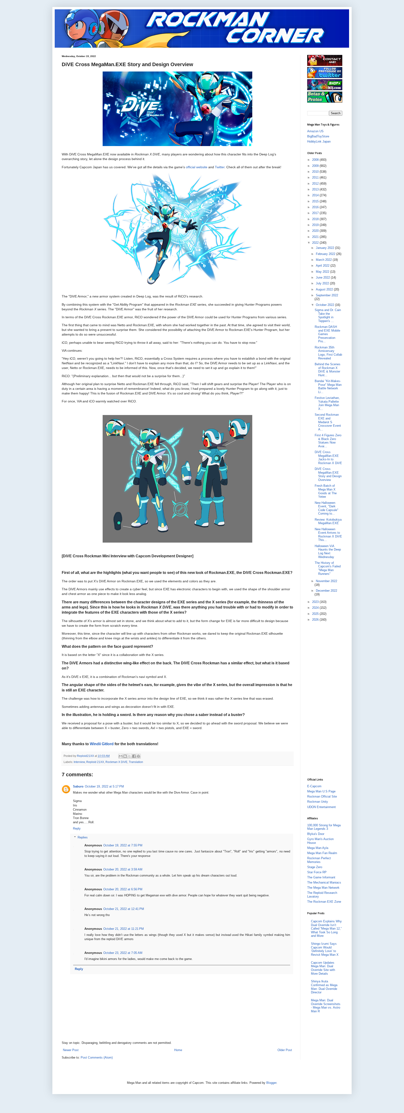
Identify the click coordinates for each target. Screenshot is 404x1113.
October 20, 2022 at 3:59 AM (122, 869)
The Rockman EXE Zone (324, 901)
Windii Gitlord (102, 744)
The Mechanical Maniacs (324, 882)
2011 (316, 177)
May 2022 (323, 271)
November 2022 (326, 581)
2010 (316, 171)
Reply (77, 828)
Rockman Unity (317, 801)
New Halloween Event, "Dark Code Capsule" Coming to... (326, 508)
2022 (316, 242)
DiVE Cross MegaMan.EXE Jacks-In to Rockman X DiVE (328, 457)
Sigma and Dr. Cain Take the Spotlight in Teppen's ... (328, 315)
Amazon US (315, 131)
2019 (316, 225)
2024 (316, 607)
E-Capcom (314, 786)
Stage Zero (314, 867)
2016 (316, 207)
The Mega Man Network (323, 887)
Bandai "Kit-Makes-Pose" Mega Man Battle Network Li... (328, 386)
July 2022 (323, 283)
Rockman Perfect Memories (319, 860)
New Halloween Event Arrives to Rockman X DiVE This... (328, 534)
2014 (316, 195)
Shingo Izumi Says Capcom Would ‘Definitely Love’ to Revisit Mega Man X (325, 949)
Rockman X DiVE (116, 761)
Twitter (219, 167)
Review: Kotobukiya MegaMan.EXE (328, 521)
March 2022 (324, 259)
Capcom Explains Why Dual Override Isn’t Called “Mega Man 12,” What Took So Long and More (326, 929)
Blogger (271, 1082)
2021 (316, 237)
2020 (316, 231)
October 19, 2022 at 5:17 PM (104, 786)
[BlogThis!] (125, 756)
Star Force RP (317, 872)
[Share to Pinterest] (138, 756)
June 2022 (323, 277)
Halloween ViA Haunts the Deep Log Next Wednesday (328, 551)
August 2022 (325, 289)
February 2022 (326, 254)
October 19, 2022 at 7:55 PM (122, 845)
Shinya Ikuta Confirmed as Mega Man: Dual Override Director (324, 987)
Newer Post (71, 1050)
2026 (316, 619)
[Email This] (120, 756)
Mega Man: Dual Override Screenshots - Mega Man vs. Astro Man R (325, 1005)
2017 (316, 213)
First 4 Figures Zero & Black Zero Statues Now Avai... (328, 440)
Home (178, 1050)
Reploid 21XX (95, 761)
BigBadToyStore (318, 136)
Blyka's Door (315, 834)
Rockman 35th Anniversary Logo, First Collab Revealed (328, 353)
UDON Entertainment (321, 807)
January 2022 (325, 248)
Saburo (78, 786)
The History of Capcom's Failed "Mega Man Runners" (328, 568)
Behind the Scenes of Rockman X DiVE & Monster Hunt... (327, 369)
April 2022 (323, 265)
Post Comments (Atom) (97, 1057)
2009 (316, 166)
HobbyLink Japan (319, 141)
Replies (83, 837)
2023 (316, 602)
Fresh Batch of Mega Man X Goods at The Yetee (326, 491)
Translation (136, 761)
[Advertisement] (326, 699)
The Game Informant (321, 877)
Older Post (285, 1050)
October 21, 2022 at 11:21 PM (123, 928)
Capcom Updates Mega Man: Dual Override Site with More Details (323, 968)
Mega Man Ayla (317, 848)
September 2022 (327, 295)
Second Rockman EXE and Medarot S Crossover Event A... (328, 422)
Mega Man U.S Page (321, 791)
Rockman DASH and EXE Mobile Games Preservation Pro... (327, 334)
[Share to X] (129, 756)
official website (196, 167)
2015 (316, 201)
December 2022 (326, 590)
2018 (316, 219)
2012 (316, 183)
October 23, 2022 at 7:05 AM (122, 953)
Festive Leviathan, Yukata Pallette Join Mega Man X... (327, 403)
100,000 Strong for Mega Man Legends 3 (324, 827)
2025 (316, 614)
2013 (316, 189)
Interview (79, 761)
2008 (316, 159)
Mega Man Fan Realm (322, 853)
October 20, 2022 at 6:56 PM (122, 889)
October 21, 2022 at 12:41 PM (123, 909)
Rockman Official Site (322, 796)
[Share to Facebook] (134, 756)
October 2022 (325, 305)
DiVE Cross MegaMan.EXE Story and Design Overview (328, 474)
